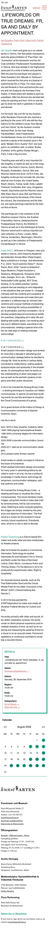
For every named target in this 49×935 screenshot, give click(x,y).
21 (31, 759)
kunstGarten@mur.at (10, 817)
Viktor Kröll (30, 40)
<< (5, 726)
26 (18, 765)
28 (31, 765)
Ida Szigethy (7, 40)
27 (24, 765)
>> (43, 726)
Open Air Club (10, 707)
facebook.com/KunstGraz (12, 820)
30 (43, 765)
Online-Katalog (7, 891)
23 (43, 759)
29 (37, 765)
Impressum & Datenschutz (12, 823)
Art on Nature (10, 704)
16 (43, 752)
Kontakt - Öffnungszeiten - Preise (15, 835)
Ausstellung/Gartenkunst (15, 671)
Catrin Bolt (19, 40)
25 (11, 765)
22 (37, 759)
